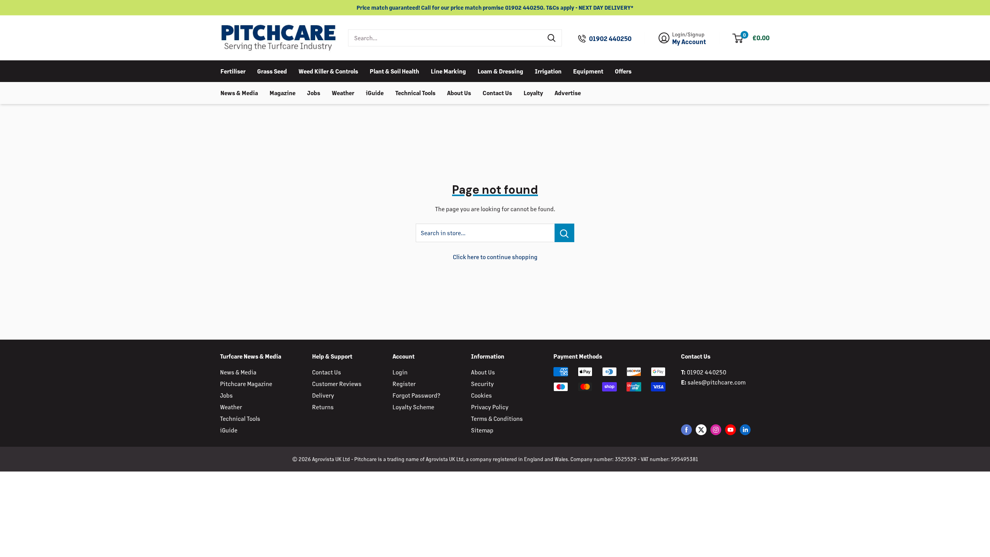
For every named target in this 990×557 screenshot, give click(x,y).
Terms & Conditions (497, 418)
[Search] (552, 38)
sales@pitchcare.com (717, 382)
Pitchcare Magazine (246, 383)
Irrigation (548, 71)
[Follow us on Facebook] (686, 429)
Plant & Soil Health (394, 71)
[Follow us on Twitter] (701, 429)
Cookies (481, 395)
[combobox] (445, 38)
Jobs (313, 92)
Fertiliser (233, 71)
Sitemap (482, 430)
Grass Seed (272, 71)
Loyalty (533, 92)
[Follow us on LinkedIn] (745, 429)
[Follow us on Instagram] (715, 429)
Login (400, 372)
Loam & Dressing (500, 71)
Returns (323, 406)
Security (482, 383)
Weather (343, 92)
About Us (459, 92)
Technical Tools (415, 92)
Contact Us (497, 92)
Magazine (282, 92)
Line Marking (448, 71)
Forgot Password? (416, 395)
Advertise (568, 92)
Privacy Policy (490, 406)
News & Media (239, 92)
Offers (623, 71)
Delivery (323, 395)
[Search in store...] (564, 233)
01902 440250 (610, 39)
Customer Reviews (337, 383)
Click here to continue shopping (495, 256)
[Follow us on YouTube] (730, 429)
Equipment (588, 71)
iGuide (375, 92)
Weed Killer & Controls (328, 71)
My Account (689, 42)
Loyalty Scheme (413, 406)
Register (404, 383)
